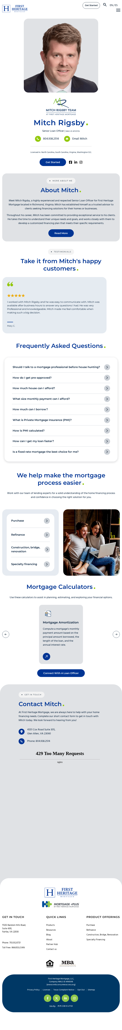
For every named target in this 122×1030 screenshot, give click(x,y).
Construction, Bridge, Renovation (102, 935)
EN (111, 5)
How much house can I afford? (34, 388)
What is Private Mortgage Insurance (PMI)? (42, 420)
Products (50, 925)
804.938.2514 (51, 138)
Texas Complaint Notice (63, 989)
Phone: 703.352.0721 (11, 943)
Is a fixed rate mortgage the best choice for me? (46, 451)
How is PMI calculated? (28, 430)
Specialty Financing (95, 939)
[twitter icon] (56, 998)
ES (116, 5)
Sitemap (91, 989)
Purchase (90, 925)
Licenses (46, 989)
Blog (48, 935)
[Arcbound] (64, 1006)
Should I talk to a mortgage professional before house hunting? (56, 367)
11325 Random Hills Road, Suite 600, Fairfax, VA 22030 (14, 929)
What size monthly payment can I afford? (41, 398)
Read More (61, 233)
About (49, 939)
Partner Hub (52, 944)
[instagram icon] (74, 998)
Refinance (91, 930)
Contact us (51, 949)
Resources (51, 930)
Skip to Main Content (2, 4)
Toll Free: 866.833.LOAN (13, 947)
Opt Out (81, 989)
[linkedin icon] (65, 998)
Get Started (91, 5)
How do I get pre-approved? (32, 377)
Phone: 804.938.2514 (38, 741)
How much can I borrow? (30, 409)
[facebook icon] (47, 998)
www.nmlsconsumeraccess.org (61, 984)
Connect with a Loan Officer (61, 673)
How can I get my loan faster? (33, 441)
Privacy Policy (33, 989)
